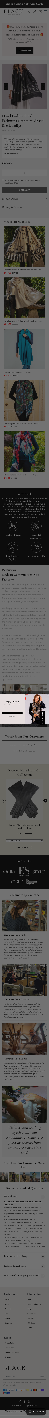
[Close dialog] (47, 695)
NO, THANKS (12, 716)
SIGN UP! (12, 713)
